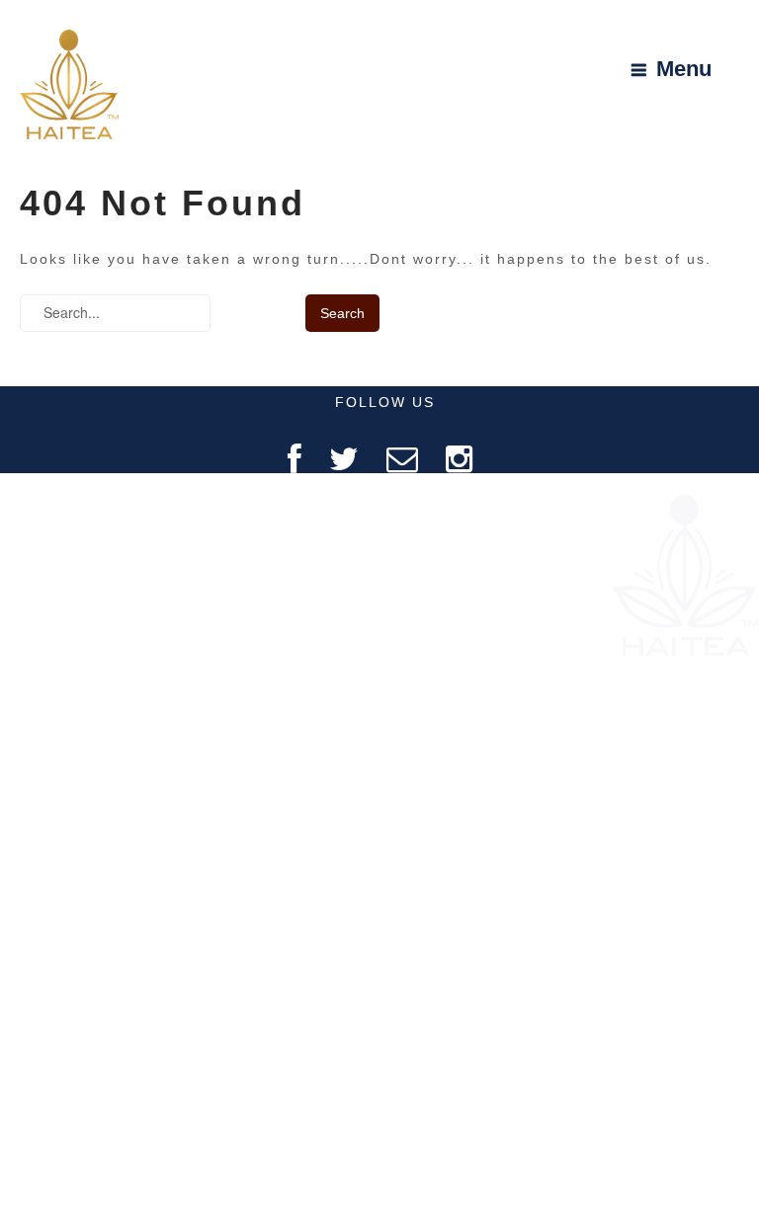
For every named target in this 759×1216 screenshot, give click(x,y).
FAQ (112, 595)
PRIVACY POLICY (112, 697)
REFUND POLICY (112, 749)
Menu (684, 69)
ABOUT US (112, 543)
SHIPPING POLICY (112, 800)
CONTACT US (112, 646)
